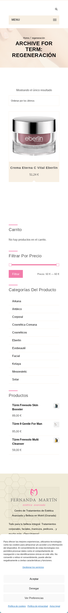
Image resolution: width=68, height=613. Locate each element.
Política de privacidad (38, 606)
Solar (15, 379)
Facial (16, 355)
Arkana (16, 301)
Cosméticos (19, 332)
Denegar (34, 588)
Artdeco (17, 309)
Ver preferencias (34, 597)
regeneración (38, 38)
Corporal (17, 316)
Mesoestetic (19, 371)
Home (26, 38)
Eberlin (16, 340)
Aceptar (34, 578)
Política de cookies (17, 606)
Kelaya (16, 363)
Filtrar (15, 274)
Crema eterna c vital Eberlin (34, 168)
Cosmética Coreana (24, 324)
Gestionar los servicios (33, 567)
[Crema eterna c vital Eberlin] (34, 137)
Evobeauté (19, 348)
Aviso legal (55, 606)
